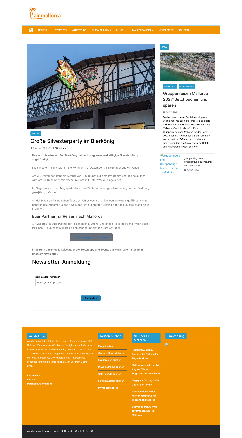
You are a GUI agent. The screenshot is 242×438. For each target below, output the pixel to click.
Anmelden (91, 298)
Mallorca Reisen (142, 30)
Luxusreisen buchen (109, 359)
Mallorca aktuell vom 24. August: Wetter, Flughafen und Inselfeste (146, 369)
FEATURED (36, 133)
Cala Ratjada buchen (109, 373)
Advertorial (170, 86)
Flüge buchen (106, 346)
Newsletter (166, 30)
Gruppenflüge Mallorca (111, 353)
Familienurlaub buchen (111, 380)
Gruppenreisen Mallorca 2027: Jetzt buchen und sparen (185, 99)
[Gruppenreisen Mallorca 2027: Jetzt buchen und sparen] (187, 67)
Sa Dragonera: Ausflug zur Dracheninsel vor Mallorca (144, 410)
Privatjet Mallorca (108, 387)
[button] (125, 30)
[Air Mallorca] (31, 30)
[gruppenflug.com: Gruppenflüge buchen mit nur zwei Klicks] (170, 164)
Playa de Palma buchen (111, 366)
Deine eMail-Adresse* (47, 276)
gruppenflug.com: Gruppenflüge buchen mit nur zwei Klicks (198, 162)
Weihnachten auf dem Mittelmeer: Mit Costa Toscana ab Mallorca (144, 395)
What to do (79, 30)
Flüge (119, 30)
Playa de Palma (101, 30)
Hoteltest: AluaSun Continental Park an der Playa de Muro (145, 353)
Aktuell (43, 30)
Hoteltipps (60, 30)
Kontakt (183, 30)
